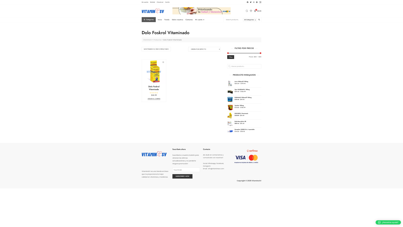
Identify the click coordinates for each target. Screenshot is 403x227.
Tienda (166, 19)
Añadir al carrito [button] (154, 99)
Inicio (160, 19)
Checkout (160, 2)
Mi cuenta (145, 2)
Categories (150, 19)
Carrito (167, 2)
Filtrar (231, 57)
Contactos (189, 19)
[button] (388, 222)
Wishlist (152, 2)
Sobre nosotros (177, 19)
